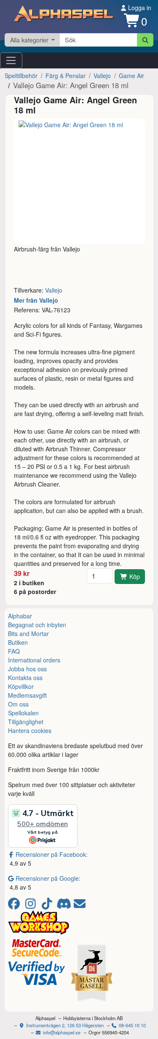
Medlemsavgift (27, 695)
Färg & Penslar (66, 75)
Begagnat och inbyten (37, 624)
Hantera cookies (29, 730)
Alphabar (20, 616)
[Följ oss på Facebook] (15, 905)
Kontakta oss (25, 677)
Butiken (18, 642)
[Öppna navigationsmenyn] (11, 60)
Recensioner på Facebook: (52, 854)
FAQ (14, 651)
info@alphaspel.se (61, 1032)
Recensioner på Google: (48, 878)
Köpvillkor (21, 686)
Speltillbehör (21, 75)
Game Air (131, 75)
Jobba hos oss (27, 669)
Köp (134, 576)
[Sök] (145, 40)
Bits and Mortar (28, 633)
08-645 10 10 (132, 1025)
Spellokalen (23, 713)
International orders (34, 660)
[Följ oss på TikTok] (48, 905)
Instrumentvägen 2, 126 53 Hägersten (64, 1025)
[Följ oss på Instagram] (31, 905)
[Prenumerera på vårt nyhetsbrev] (80, 905)
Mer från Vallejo (36, 300)
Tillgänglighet (25, 721)
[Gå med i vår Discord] (64, 905)
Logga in (138, 7)
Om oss (18, 704)
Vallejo (102, 75)
